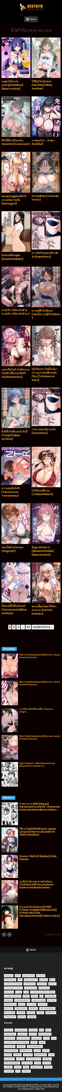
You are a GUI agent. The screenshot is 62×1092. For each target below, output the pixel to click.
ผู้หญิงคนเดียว (21, 1008)
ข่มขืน (34, 996)
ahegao (8, 975)
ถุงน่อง (21, 1004)
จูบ (41, 996)
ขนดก (26, 996)
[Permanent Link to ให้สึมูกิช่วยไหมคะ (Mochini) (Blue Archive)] (46, 58)
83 (28, 627)
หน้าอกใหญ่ (9, 1012)
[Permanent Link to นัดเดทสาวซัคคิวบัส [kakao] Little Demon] (9, 866)
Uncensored (23, 1038)
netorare (42, 983)
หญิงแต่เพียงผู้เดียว (47, 1008)
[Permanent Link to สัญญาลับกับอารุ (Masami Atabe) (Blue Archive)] (46, 523)
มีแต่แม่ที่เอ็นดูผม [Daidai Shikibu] (12, 257)
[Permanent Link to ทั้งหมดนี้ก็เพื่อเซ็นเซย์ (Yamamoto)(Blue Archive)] (15, 582)
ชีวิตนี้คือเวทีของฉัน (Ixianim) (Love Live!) (15, 142)
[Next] (9, 934)
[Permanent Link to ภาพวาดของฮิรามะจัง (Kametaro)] (46, 407)
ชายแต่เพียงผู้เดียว (22, 1000)
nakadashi (29, 983)
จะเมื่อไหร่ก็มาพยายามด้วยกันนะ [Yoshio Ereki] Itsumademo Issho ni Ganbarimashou (36, 884)
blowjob (40, 975)
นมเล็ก (46, 1050)
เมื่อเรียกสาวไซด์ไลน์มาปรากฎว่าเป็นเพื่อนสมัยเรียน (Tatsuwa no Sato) (44, 374)
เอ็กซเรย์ (21, 1012)
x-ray (18, 992)
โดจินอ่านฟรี (10, 1016)
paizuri (52, 983)
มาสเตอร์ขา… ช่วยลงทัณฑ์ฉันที (43, 142)
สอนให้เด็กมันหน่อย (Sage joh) (12, 549)
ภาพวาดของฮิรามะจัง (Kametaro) (44, 431)
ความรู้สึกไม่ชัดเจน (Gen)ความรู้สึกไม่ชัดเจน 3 (46, 314)
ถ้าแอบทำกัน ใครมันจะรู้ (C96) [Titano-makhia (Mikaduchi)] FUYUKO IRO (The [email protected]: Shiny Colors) (39, 911)
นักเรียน (17, 1054)
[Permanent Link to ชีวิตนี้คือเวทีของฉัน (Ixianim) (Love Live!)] (15, 116)
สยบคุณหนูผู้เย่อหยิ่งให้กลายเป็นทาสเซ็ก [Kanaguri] (13, 199)
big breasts (28, 975)
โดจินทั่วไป (50, 1012)
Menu (33, 19)
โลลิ (18, 1071)
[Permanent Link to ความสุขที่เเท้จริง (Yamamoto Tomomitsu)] (15, 466)
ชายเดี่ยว (8, 1000)
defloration (10, 979)
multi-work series (13, 983)
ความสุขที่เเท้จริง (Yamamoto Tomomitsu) (10, 492)
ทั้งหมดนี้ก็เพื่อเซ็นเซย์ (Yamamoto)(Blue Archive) (14, 609)
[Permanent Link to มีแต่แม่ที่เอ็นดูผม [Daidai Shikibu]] (15, 231)
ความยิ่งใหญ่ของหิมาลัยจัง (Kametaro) (45, 254)
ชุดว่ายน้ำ (52, 1000)
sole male (44, 988)
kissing (43, 979)
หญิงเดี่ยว (33, 1008)
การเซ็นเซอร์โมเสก (12, 996)
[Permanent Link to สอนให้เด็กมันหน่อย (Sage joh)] (15, 523)
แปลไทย (31, 1012)
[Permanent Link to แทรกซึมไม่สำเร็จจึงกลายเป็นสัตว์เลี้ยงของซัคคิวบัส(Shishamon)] (15, 346)
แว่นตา (40, 1012)
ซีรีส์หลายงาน (10, 1004)
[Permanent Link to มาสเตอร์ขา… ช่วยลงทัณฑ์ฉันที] (46, 116)
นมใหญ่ (8, 1054)
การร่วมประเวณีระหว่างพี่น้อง (42, 992)
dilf (20, 979)
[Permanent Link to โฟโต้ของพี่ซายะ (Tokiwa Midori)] (46, 467)
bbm (18, 975)
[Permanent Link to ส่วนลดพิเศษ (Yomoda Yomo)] (46, 172)
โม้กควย (22, 1016)
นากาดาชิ (31, 1004)
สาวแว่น (20, 1058)
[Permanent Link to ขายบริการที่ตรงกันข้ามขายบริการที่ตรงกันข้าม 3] (15, 287)
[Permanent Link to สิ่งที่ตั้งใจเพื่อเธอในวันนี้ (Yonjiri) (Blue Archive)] (15, 408)
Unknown (36, 1038)
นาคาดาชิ (42, 1004)
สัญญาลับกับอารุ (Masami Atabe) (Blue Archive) (43, 551)
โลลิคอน (31, 1016)
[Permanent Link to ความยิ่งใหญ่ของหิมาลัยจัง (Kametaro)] (46, 230)
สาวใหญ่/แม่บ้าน (33, 1058)
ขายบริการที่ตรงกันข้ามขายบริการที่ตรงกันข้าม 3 (15, 312)
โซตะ (26, 1067)
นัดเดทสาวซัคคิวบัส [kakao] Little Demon (38, 857)
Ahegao (8, 1030)
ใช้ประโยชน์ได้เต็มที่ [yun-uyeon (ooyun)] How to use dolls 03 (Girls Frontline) (37, 831)
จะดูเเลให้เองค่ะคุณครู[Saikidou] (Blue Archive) (12, 85)
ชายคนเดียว (50, 996)
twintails (9, 992)
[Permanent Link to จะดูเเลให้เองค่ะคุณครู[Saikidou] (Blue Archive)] (15, 58)
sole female (30, 988)
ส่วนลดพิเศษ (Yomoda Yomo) (45, 197)
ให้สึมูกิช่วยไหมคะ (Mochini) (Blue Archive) (42, 85)
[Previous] (3, 934)
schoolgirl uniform (13, 988)
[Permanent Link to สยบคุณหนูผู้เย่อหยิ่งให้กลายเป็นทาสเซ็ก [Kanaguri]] (15, 172)
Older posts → (43, 627)
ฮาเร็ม (37, 1063)
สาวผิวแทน (9, 1058)
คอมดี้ (42, 1042)
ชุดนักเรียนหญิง (38, 1000)
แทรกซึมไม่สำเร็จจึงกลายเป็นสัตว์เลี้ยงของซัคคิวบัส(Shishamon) (15, 373)
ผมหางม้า (8, 1008)
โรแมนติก (9, 1071)
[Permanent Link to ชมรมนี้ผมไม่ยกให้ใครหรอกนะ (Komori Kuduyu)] (46, 582)
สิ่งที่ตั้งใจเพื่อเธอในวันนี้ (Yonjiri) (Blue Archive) (14, 435)
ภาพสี (51, 1054)
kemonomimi (31, 979)
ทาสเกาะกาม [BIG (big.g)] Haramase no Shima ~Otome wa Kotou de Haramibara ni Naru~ (39, 806)
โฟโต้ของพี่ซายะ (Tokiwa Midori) (42, 492)
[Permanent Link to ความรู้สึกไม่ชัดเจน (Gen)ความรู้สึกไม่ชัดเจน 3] (46, 287)
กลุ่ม (26, 992)
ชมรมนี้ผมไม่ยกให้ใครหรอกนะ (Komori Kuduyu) (44, 610)
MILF (52, 979)
